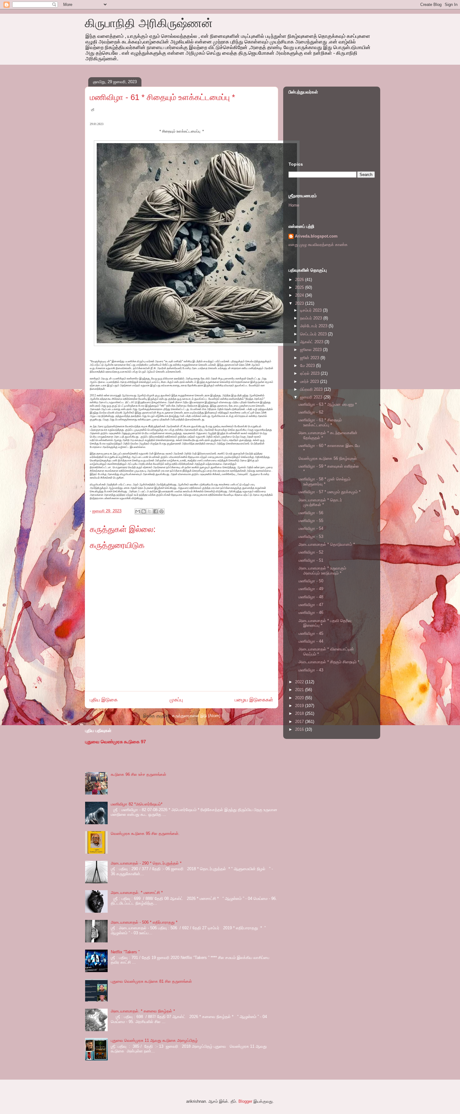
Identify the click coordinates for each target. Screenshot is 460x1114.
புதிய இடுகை (104, 699)
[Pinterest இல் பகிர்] (161, 511)
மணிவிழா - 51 (311, 560)
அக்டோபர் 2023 (314, 326)
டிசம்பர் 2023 (311, 310)
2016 (300, 729)
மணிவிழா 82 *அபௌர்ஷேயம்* (136, 804)
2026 (300, 279)
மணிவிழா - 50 (311, 581)
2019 (300, 705)
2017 (300, 721)
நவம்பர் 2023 (311, 318)
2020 (300, 697)
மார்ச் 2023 (310, 381)
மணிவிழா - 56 (311, 512)
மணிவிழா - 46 (311, 612)
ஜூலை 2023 (311, 349)
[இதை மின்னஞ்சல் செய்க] (138, 511)
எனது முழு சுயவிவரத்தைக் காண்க (318, 244)
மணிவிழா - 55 (311, 520)
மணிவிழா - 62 (311, 412)
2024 (300, 295)
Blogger (245, 1101)
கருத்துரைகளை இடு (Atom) (196, 715)
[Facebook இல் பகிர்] (155, 511)
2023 (300, 303)
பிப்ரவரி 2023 (312, 389)
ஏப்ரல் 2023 (310, 373)
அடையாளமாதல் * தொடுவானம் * (327, 544)
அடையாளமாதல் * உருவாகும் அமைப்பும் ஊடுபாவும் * (322, 570)
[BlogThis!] (144, 511)
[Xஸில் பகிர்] (149, 511)
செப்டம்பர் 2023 (314, 334)
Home (294, 205)
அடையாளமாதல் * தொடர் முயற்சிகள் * (320, 502)
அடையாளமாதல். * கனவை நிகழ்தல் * (143, 1011)
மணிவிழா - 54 (311, 528)
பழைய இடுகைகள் (254, 699)
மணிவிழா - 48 (311, 597)
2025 (300, 287)
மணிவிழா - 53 (311, 536)
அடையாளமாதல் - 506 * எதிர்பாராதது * (144, 922)
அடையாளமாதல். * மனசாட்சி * (137, 892)
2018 (300, 713)
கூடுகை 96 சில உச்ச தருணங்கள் (138, 774)
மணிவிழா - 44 (311, 641)
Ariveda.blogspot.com (316, 236)
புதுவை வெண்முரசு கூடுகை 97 (115, 741)
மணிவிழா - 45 (311, 633)
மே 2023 (308, 365)
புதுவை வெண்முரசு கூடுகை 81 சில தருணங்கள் (151, 981)
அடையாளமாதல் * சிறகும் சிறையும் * (329, 662)
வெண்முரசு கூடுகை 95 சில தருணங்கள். (145, 833)
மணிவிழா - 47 (311, 604)
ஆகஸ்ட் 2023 (312, 341)
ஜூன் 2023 (310, 357)
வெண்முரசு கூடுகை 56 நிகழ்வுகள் (328, 458)
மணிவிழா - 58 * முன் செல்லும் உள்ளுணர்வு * (324, 481)
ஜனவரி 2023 (312, 397)
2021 (300, 689)
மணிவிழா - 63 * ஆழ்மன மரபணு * (328, 404)
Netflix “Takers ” (125, 952)
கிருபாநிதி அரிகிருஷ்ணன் (149, 23)
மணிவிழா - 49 (311, 588)
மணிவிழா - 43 (311, 670)
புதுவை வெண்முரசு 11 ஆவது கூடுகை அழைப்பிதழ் (154, 1040)
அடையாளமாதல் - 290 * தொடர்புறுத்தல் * (146, 863)
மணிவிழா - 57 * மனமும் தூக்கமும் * (329, 491)
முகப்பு (176, 699)
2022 (300, 682)
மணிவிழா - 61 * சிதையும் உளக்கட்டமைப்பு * (320, 422)
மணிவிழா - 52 (311, 552)
